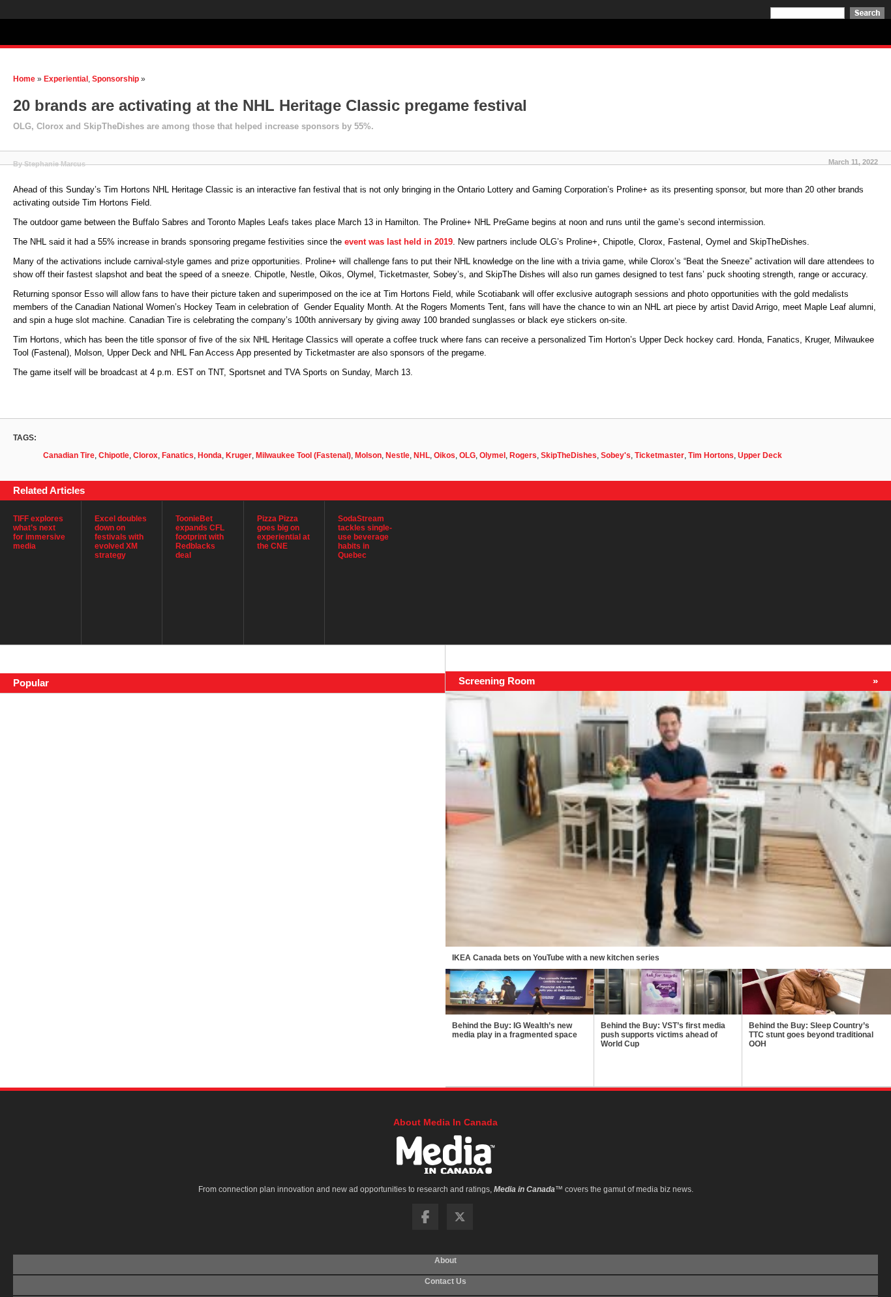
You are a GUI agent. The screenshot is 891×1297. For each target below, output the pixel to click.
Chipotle (113, 455)
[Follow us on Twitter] (460, 1227)
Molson (368, 455)
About (445, 1264)
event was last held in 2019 (398, 242)
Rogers (523, 455)
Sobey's (616, 455)
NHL (422, 455)
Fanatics (178, 455)
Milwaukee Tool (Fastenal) (303, 455)
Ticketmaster (659, 455)
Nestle (397, 455)
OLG (467, 455)
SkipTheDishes (569, 455)
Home (24, 79)
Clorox (145, 455)
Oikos (444, 455)
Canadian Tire (69, 455)
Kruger (239, 455)
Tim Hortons (711, 455)
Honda (210, 455)
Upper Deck (760, 455)
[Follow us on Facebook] (425, 1227)
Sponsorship (115, 79)
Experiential (66, 79)
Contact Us (445, 1285)
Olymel (492, 455)
